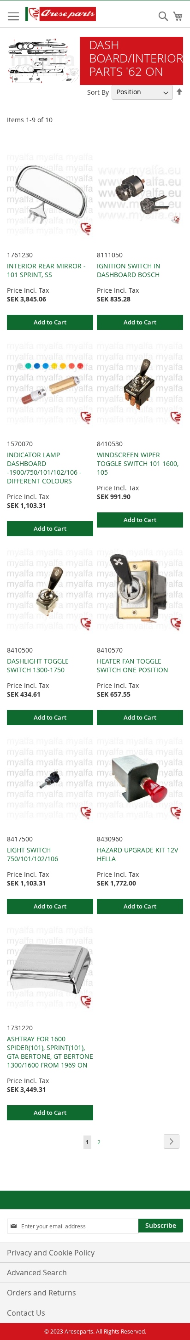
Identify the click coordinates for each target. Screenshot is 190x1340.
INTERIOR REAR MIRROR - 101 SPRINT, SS (46, 270)
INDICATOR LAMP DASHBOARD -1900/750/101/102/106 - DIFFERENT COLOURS (44, 467)
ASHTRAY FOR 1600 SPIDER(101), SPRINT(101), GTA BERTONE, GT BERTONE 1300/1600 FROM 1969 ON (50, 1051)
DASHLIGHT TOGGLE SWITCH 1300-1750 (38, 665)
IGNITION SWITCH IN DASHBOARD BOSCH (128, 270)
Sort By (98, 91)
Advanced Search (37, 1272)
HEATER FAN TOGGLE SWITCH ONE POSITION (132, 665)
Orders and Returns (41, 1293)
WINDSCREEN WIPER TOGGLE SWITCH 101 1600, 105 (137, 463)
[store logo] (69, 14)
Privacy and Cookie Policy (51, 1253)
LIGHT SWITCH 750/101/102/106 (32, 854)
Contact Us (26, 1313)
